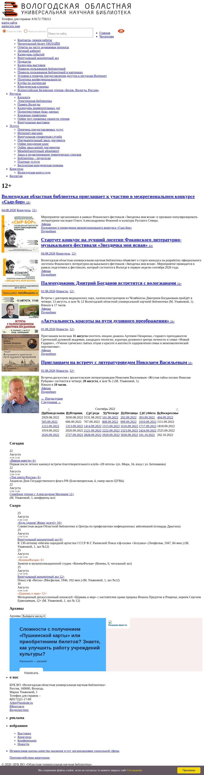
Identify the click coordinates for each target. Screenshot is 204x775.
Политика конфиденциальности (39, 79)
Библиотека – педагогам (34, 158)
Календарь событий (31, 54)
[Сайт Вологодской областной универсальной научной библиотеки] (66, 15)
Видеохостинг (19, 710)
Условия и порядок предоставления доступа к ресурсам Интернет (62, 76)
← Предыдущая (52, 398)
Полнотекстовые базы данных (38, 111)
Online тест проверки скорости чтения (43, 118)
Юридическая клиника (33, 86)
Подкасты (24, 61)
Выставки (24, 733)
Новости (62, 291)
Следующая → (51, 402)
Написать (31, 673)
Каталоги (24, 97)
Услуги (14, 126)
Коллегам (16, 176)
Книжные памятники (32, 115)
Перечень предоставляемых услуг (41, 129)
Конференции (27, 740)
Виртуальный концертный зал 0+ (40, 539)
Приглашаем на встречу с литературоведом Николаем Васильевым (116, 362)
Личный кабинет (29, 50)
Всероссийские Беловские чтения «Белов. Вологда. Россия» (58, 90)
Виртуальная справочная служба (40, 136)
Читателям (106, 36)
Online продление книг (33, 143)
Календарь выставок (31, 65)
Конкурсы (16, 168)
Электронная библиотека (35, 101)
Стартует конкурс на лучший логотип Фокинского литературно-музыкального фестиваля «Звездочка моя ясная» (111, 242)
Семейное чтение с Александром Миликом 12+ (42, 494)
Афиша (46, 224)
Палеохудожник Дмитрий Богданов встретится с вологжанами (111, 283)
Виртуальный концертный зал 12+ (41, 576)
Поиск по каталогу (37, 31)
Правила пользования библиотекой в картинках (50, 72)
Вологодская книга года (34, 172)
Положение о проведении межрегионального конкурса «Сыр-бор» (86, 227)
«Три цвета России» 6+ (25, 477)
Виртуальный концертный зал (38, 58)
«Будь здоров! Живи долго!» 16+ (40, 522)
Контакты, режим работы (35, 40)
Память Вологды (29, 104)
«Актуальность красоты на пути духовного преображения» (108, 320)
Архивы (15, 616)
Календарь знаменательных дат (39, 108)
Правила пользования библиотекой (42, 68)
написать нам (11, 26)
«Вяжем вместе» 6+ (23, 460)
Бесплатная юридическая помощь (40, 165)
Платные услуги (29, 161)
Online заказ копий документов (39, 147)
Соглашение (134, 770)
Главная (104, 33)
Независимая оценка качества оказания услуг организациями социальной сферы (64, 751)
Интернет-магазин (30, 133)
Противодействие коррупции (30, 757)
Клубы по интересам (32, 83)
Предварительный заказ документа (41, 140)
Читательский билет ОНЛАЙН (39, 43)
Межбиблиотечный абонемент (38, 151)
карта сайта (9, 22)
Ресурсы (15, 93)
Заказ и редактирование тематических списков (49, 154)
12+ (34, 210)
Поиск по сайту (14, 31)
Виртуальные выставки (34, 122)
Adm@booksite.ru (21, 702)
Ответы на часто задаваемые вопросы (43, 47)
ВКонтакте (17, 706)
